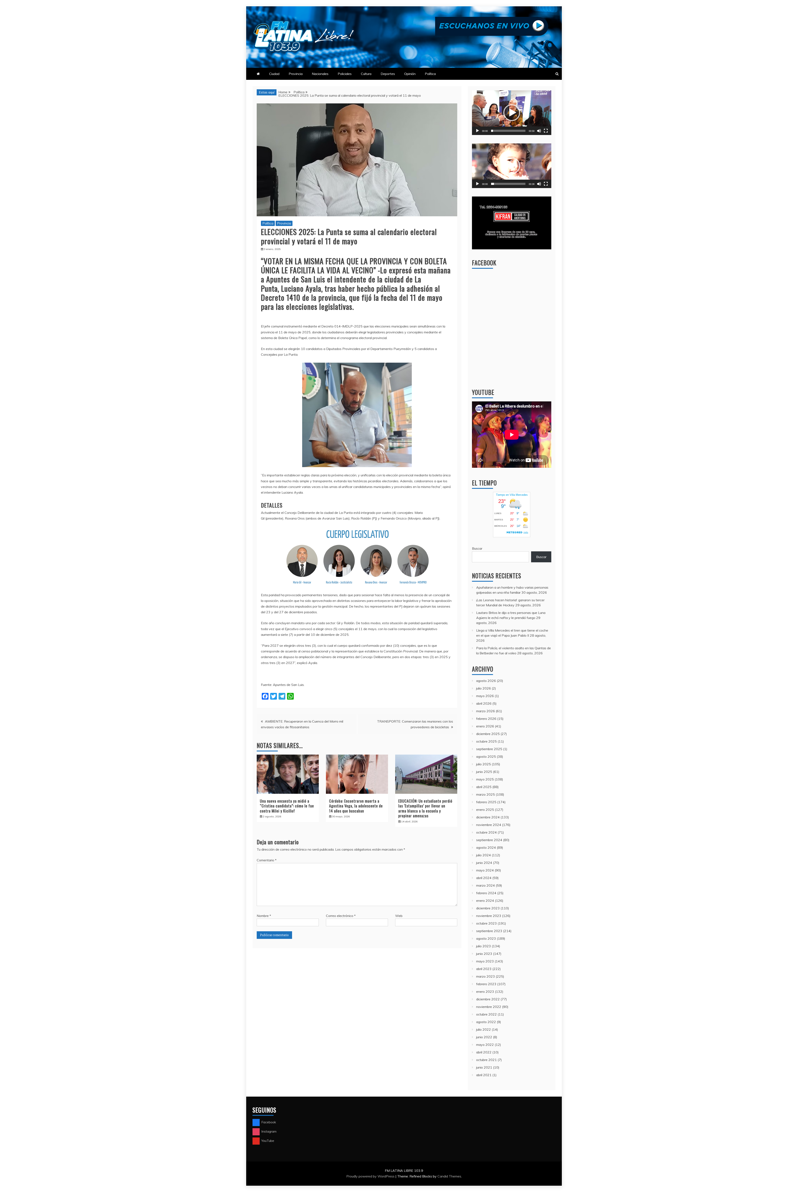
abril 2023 (484, 969)
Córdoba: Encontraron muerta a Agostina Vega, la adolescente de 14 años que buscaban (356, 806)
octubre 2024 (486, 832)
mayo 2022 (485, 1044)
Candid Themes (449, 1176)
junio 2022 (484, 1037)
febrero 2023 (486, 984)
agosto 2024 (486, 847)
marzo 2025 (485, 794)
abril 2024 (484, 878)
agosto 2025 (486, 756)
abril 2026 (484, 703)
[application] (511, 112)
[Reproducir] (477, 131)
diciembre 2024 (488, 817)
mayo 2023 (485, 961)
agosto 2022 (486, 1022)
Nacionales (320, 74)
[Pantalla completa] (546, 131)
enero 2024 (485, 900)
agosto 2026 (486, 681)
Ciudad (274, 74)
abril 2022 (484, 1052)
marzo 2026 (485, 711)
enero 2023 (485, 991)
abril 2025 (484, 787)
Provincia (296, 74)
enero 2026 (485, 726)
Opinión (410, 74)
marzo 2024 (485, 885)
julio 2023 (483, 946)
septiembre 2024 (489, 840)
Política (430, 74)
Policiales (345, 74)
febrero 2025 (486, 802)
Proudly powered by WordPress (370, 1176)
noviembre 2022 (488, 1007)
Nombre (264, 916)
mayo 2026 (485, 696)
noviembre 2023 (488, 916)
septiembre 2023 (489, 931)
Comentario (266, 860)
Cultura (366, 74)
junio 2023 (484, 953)
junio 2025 (484, 772)
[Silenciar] (539, 131)
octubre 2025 (486, 741)
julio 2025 (483, 764)
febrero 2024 (486, 893)
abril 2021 (484, 1075)
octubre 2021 (486, 1060)
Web (399, 916)
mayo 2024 (485, 870)
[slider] (508, 131)
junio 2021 (484, 1067)
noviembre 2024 (488, 825)
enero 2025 (485, 809)
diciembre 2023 (488, 908)
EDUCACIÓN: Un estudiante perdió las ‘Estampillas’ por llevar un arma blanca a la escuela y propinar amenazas (425, 808)
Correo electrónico (341, 916)
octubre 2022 (486, 1014)
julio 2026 (483, 688)
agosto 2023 (486, 938)
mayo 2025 (485, 779)
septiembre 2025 (489, 749)
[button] (511, 112)
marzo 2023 (485, 976)
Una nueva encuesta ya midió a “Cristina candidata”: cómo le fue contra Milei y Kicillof (287, 806)
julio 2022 (483, 1029)
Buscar (477, 548)
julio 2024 (483, 855)
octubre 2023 (486, 923)
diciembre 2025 (488, 734)
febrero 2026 (486, 718)
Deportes (388, 74)
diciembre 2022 (488, 999)
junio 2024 (484, 863)
